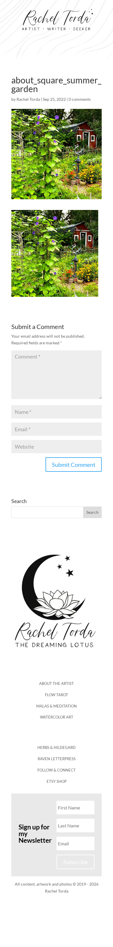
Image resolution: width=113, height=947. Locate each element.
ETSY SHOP (57, 781)
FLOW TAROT (56, 694)
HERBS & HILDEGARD (56, 747)
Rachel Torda (28, 99)
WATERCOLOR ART (56, 717)
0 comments (80, 99)
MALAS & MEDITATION (56, 706)
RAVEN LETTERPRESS (57, 758)
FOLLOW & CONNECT (56, 770)
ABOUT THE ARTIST (56, 683)
